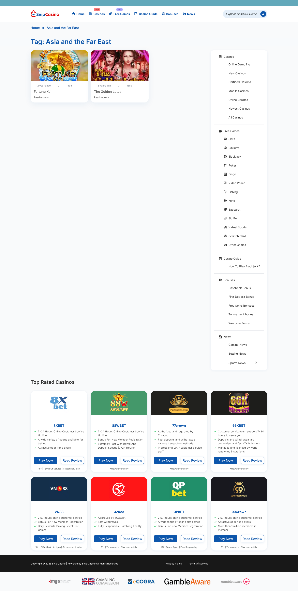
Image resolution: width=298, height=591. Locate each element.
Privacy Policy (173, 563)
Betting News (237, 353)
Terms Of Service (52, 468)
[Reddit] (257, 3)
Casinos (99, 14)
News (191, 14)
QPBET (179, 512)
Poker (232, 165)
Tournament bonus (240, 314)
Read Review (72, 461)
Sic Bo (232, 218)
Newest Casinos (239, 108)
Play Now (46, 460)
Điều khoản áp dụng (51, 547)
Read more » (41, 97)
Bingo (232, 174)
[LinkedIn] (252, 3)
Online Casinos (238, 99)
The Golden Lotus (107, 92)
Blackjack (234, 156)
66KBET (239, 426)
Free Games (122, 14)
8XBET (59, 426)
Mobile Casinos (238, 91)
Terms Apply (172, 547)
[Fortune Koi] (59, 66)
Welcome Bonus (239, 323)
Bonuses (172, 14)
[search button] (263, 14)
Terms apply (112, 547)
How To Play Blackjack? (244, 266)
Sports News (236, 363)
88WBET (119, 426)
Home (80, 14)
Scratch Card (237, 236)
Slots (231, 139)
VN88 (59, 512)
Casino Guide (148, 14)
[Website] (263, 3)
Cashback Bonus (239, 288)
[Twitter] (234, 3)
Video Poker (236, 183)
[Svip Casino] (45, 14)
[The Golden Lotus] (120, 66)
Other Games (237, 244)
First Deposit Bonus (241, 296)
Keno (231, 200)
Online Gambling (239, 64)
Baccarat (234, 209)
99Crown (239, 512)
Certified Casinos (239, 82)
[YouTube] (240, 3)
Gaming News (237, 344)
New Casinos (237, 73)
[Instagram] (246, 3)
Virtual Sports (237, 227)
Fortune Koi (42, 92)
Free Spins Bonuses (241, 305)
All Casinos (235, 117)
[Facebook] (228, 3)
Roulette (233, 147)
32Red (119, 512)
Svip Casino (88, 563)
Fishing (233, 192)
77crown (179, 426)
